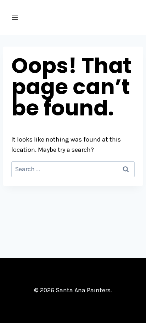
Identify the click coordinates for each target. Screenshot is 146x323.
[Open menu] (15, 17)
